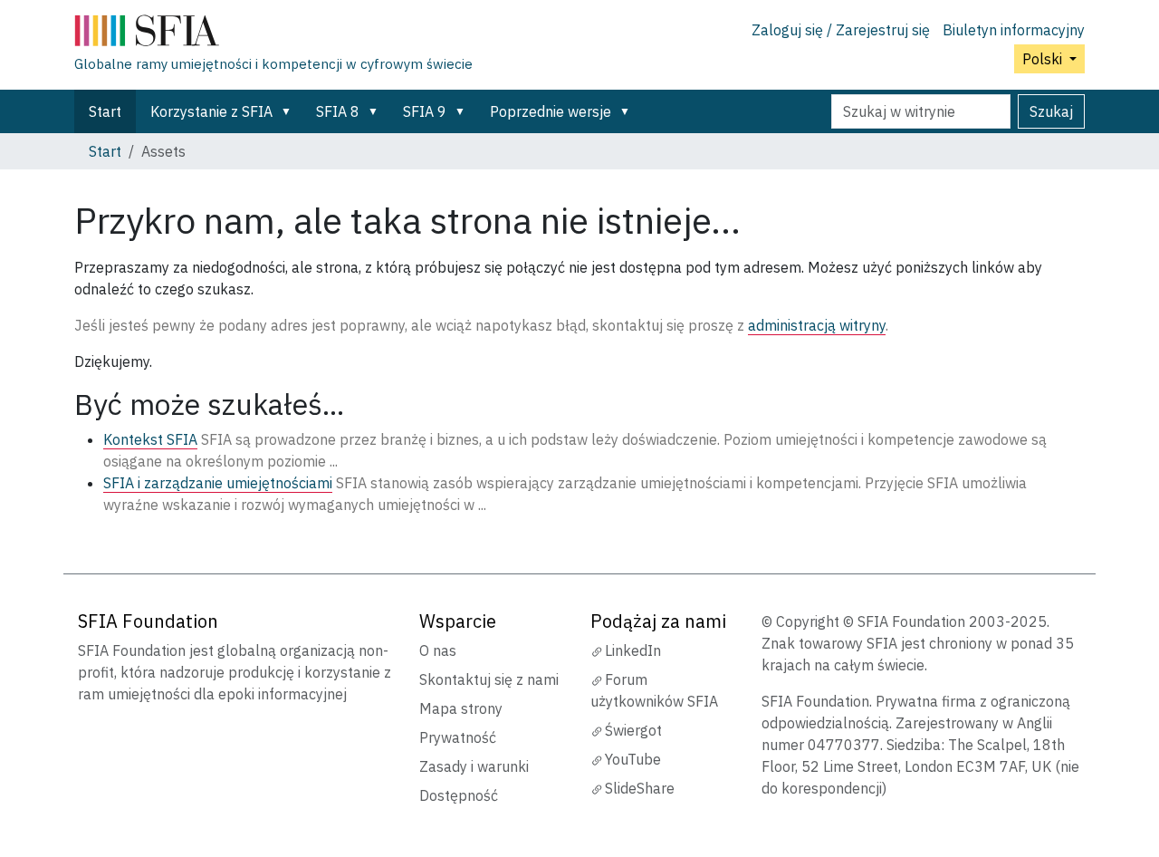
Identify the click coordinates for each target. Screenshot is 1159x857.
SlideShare (640, 788)
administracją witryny (817, 325)
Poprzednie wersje (550, 111)
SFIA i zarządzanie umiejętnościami (217, 483)
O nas (437, 650)
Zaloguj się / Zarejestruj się (841, 30)
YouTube (633, 759)
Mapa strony (461, 708)
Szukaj (1051, 111)
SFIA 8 (337, 111)
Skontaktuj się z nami (489, 679)
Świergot (633, 730)
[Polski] (273, 34)
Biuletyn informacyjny (1014, 30)
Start (105, 111)
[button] (290, 111)
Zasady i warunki (474, 766)
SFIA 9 (424, 111)
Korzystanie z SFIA (211, 111)
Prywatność (457, 737)
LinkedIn (633, 650)
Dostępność (458, 795)
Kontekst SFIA (150, 439)
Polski (1044, 59)
